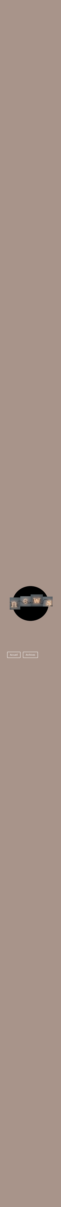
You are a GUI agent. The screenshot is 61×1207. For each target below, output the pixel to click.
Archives (30, 654)
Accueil (14, 654)
